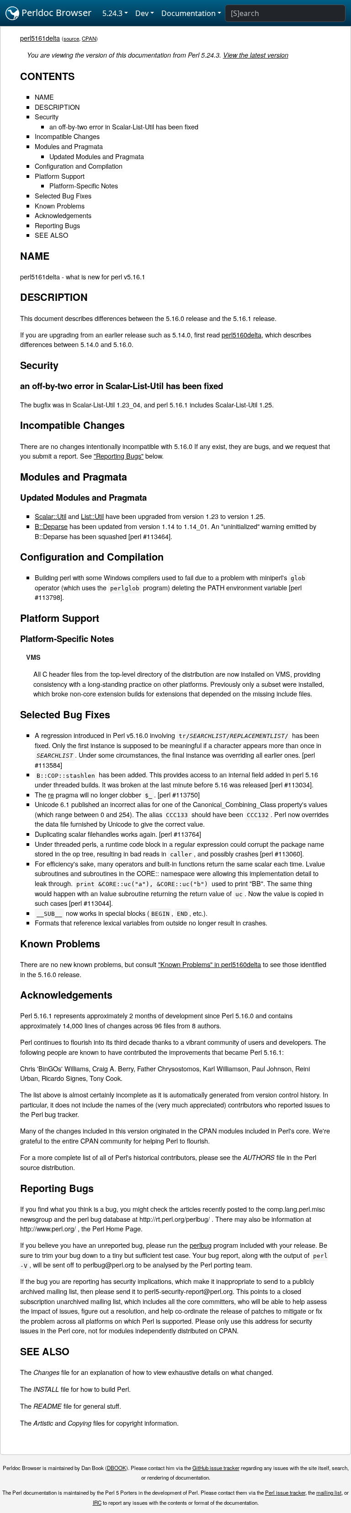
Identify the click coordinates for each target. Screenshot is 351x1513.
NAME (44, 97)
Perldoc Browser (55, 12)
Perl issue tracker (285, 1492)
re (51, 794)
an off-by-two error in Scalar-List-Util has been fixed (123, 126)
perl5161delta (40, 38)
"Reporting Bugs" (119, 455)
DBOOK (116, 1467)
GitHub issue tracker (215, 1467)
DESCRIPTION (57, 107)
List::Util (92, 516)
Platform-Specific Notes (83, 185)
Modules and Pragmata (69, 146)
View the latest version (255, 54)
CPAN (89, 38)
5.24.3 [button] (112, 13)
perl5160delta (241, 334)
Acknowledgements (63, 215)
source (71, 38)
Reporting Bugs (57, 225)
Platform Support (60, 176)
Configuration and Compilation (78, 166)
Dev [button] (142, 13)
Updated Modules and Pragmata (96, 156)
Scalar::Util (50, 516)
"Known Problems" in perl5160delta (209, 964)
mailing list (328, 1492)
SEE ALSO (51, 235)
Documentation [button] (188, 13)
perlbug (201, 1245)
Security (46, 116)
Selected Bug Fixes (63, 195)
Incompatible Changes (67, 136)
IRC (97, 1502)
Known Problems (60, 205)
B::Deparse (51, 526)
